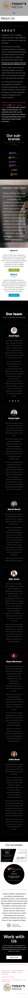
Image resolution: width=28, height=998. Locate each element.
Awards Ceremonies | (18, 970)
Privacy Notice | (7, 980)
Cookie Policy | (18, 980)
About (12, 977)
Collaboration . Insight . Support (14, 188)
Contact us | (6, 977)
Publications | (6, 970)
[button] (14, 13)
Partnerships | (6, 972)
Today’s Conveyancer (9, 102)
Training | (14, 972)
